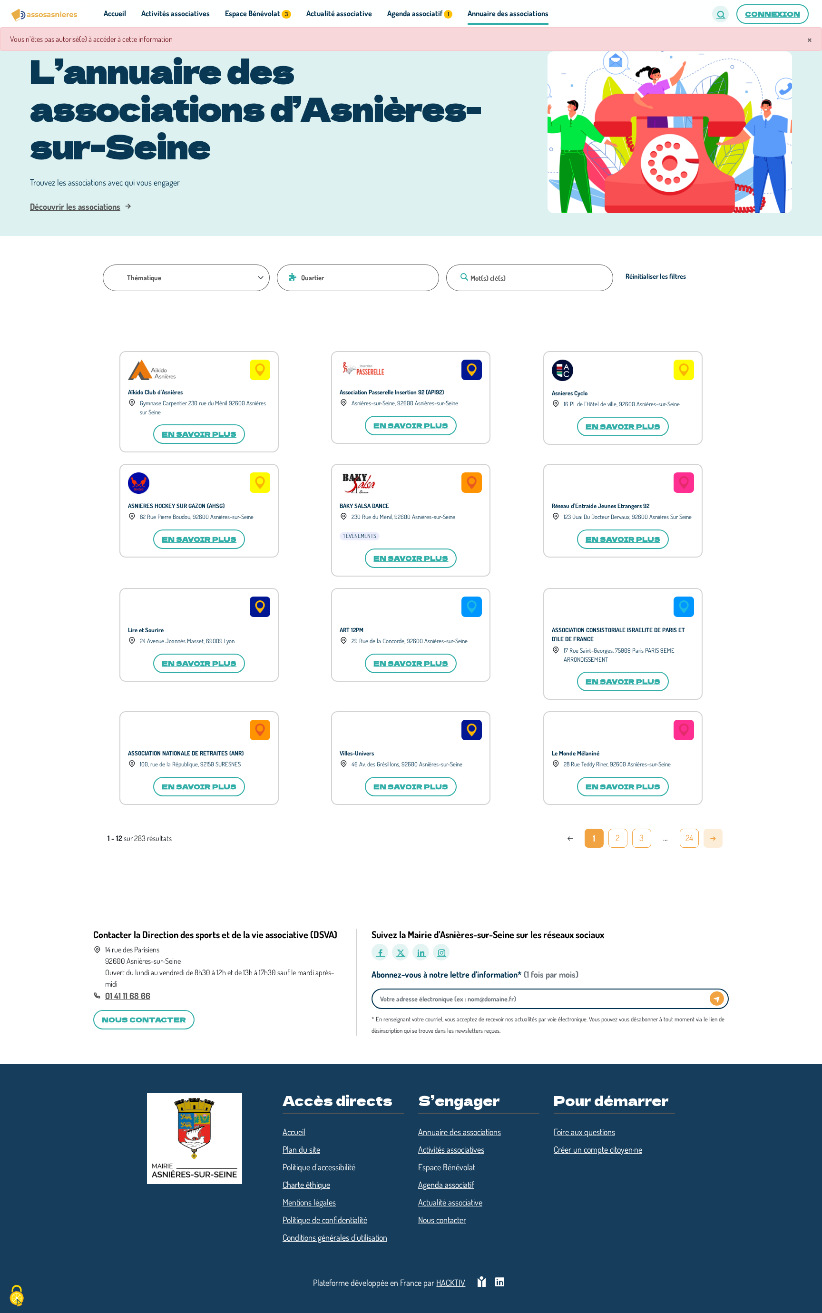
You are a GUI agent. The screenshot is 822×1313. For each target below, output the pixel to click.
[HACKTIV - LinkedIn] (499, 1282)
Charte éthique (306, 1184)
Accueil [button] (115, 13)
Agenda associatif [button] (418, 13)
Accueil (294, 1132)
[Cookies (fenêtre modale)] (16, 1296)
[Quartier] (291, 277)
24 (689, 838)
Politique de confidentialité (325, 1220)
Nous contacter (442, 1220)
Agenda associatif (446, 1184)
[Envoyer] (717, 998)
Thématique (144, 277)
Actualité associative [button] (339, 13)
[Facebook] (380, 952)
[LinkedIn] (420, 952)
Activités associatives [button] (175, 13)
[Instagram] (441, 952)
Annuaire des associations (459, 1132)
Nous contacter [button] (144, 1019)
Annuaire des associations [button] (508, 13)
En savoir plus (199, 434)
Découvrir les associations (75, 206)
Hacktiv (450, 1282)
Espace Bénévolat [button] (256, 13)
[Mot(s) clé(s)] (463, 277)
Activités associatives (451, 1149)
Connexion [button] (772, 14)
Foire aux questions (584, 1132)
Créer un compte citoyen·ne (598, 1149)
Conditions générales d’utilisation (335, 1237)
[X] (400, 952)
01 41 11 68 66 (127, 995)
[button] (720, 14)
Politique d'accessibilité (319, 1167)
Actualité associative (450, 1202)
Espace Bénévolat (446, 1167)
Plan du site (301, 1149)
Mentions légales (309, 1202)
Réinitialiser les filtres (656, 276)
